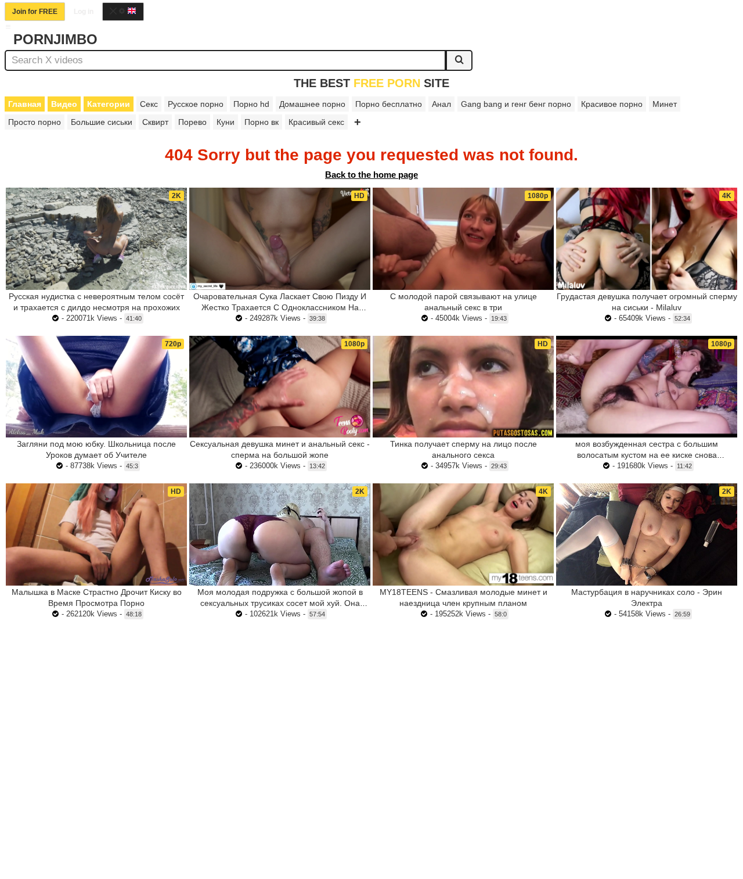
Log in (83, 12)
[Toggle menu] (8, 26)
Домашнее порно (312, 104)
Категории (108, 104)
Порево (192, 122)
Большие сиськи (101, 122)
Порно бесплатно (388, 104)
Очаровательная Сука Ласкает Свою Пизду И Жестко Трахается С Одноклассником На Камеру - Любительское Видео (279, 307)
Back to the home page (371, 175)
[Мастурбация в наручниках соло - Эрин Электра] (646, 534)
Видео (64, 104)
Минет (664, 104)
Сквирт (155, 122)
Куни (226, 122)
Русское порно (195, 104)
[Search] (459, 60)
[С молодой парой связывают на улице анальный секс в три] (463, 239)
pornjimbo (55, 39)
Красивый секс (316, 122)
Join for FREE (34, 12)
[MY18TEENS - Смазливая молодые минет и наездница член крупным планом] (463, 534)
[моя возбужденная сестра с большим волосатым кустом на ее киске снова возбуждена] (646, 387)
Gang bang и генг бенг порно (516, 104)
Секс (149, 104)
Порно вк (261, 122)
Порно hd (251, 104)
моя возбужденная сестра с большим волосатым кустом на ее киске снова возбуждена (646, 455)
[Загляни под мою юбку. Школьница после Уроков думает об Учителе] (96, 387)
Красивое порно (612, 104)
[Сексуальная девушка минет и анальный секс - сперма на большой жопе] (279, 387)
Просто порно (34, 122)
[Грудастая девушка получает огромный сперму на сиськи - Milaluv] (646, 239)
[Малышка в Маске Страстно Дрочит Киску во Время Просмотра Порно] (96, 534)
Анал (441, 104)
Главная (24, 104)
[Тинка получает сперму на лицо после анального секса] (463, 387)
